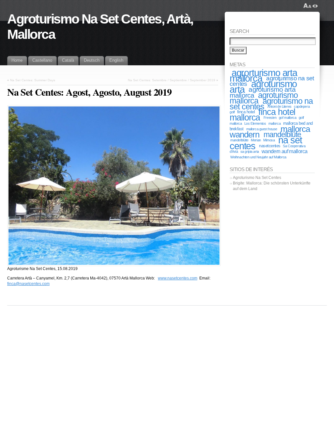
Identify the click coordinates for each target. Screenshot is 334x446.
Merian (256, 140)
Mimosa (269, 140)
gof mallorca (287, 117)
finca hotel (246, 111)
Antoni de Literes (279, 106)
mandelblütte (239, 140)
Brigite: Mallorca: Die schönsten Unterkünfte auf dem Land (272, 186)
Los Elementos (255, 123)
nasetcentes (269, 145)
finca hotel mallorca (262, 114)
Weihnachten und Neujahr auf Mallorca (258, 157)
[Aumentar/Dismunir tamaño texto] (307, 5)
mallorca (274, 123)
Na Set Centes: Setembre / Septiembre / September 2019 (171, 80)
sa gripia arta (249, 151)
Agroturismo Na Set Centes (257, 177)
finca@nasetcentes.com (28, 283)
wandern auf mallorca (284, 151)
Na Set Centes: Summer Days (32, 80)
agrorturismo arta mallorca (263, 75)
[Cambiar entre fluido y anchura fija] (315, 5)
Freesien (270, 117)
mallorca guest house (261, 129)
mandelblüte (282, 134)
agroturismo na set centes (271, 103)
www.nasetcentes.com (177, 278)
